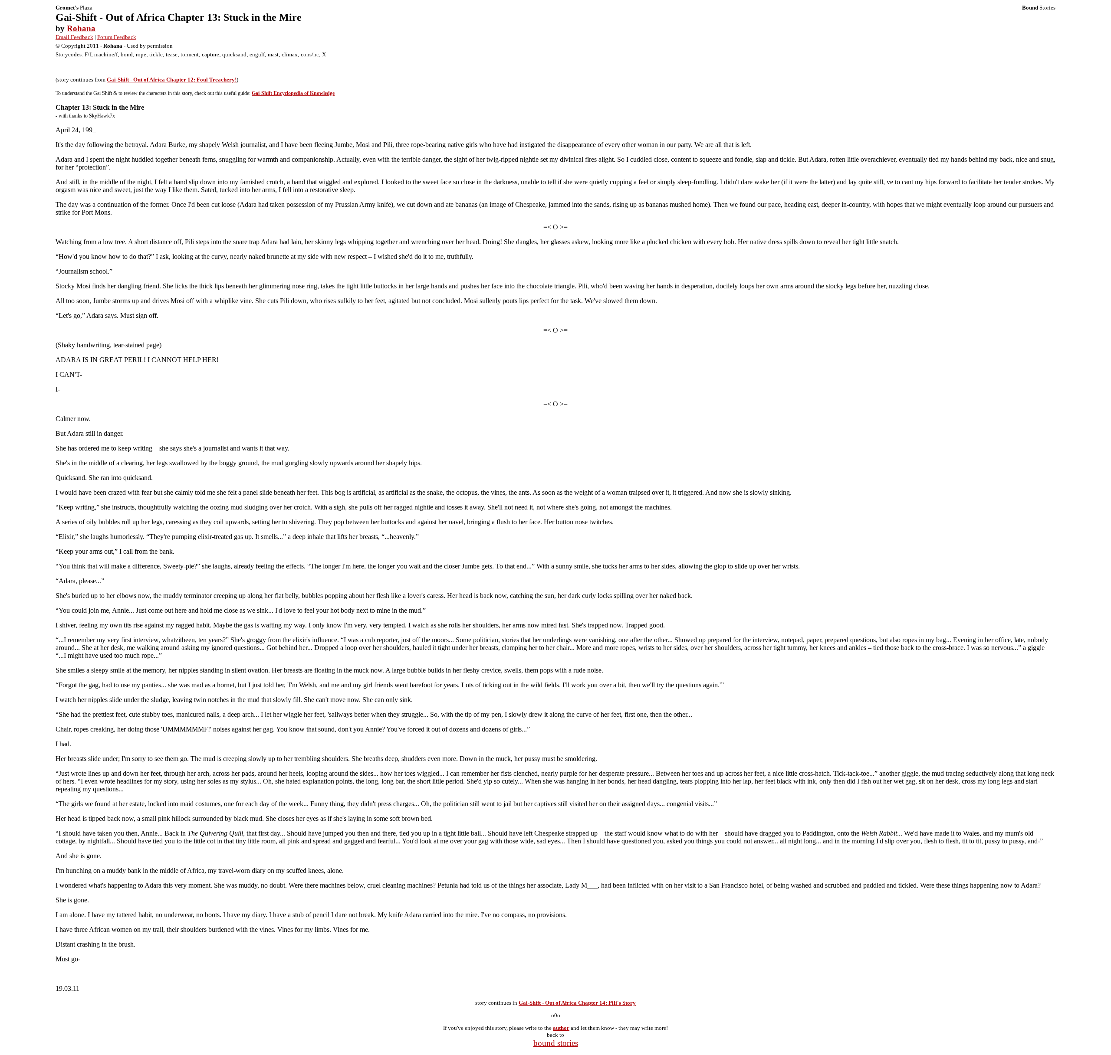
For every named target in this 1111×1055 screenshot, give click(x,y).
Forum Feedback (116, 37)
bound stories (555, 1043)
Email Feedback (74, 37)
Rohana (81, 28)
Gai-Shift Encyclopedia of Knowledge (293, 93)
